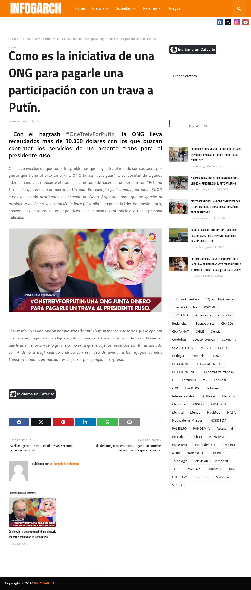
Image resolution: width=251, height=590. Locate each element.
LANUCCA (208, 396)
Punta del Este (205, 445)
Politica (197, 437)
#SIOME (210, 307)
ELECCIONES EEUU (210, 364)
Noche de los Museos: (188, 421)
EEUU (215, 356)
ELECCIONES (181, 364)
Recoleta (228, 445)
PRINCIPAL (216, 437)
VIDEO (177, 485)
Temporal (221, 461)
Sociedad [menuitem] (123, 8)
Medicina (228, 396)
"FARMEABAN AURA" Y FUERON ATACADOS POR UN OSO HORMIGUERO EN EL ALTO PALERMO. (215, 181)
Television (201, 461)
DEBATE (206, 348)
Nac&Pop (214, 413)
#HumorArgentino (185, 299)
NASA (231, 413)
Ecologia (178, 356)
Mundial (178, 413)
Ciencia (216, 332)
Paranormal (224, 429)
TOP (175, 469)
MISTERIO (218, 404)
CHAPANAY (180, 332)
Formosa (220, 380)
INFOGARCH (44, 583)
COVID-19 (229, 340)
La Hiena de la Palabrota (64, 464)
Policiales (178, 437)
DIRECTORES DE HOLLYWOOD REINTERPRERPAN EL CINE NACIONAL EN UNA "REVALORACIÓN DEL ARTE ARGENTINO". (215, 207)
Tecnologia (179, 461)
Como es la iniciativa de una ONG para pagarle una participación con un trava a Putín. (32, 534)
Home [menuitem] (80, 8)
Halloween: (213, 388)
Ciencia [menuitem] (98, 8)
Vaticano (222, 477)
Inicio (12, 39)
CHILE (200, 332)
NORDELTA (218, 421)
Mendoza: (179, 404)
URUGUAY (179, 477)
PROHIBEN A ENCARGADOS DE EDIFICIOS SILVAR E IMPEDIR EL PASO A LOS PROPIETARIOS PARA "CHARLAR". (216, 155)
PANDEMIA (201, 429)
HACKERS (192, 388)
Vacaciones (201, 477)
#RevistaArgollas (184, 307)
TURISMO (214, 469)
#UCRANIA (180, 316)
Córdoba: (179, 340)
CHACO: (227, 324)
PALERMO (179, 429)
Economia (198, 356)
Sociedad (218, 453)
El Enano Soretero (183, 76)
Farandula (189, 380)
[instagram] (237, 22)
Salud (176, 453)
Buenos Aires (205, 324)
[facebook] (220, 22)
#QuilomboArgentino (221, 299)
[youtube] (245, 22)
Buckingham (180, 324)
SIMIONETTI (196, 453)
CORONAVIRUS (203, 340)
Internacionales (30, 39)
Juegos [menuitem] (174, 8)
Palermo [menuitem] (150, 8)
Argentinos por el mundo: (213, 316)
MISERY (198, 404)
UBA (231, 469)
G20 (175, 388)
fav (205, 380)
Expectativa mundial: (219, 372)
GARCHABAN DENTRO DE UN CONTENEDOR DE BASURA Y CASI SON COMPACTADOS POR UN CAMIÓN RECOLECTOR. (214, 236)
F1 (173, 380)
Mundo (195, 413)
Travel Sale (192, 469)
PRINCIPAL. (180, 445)
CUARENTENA (182, 348)
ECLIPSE (223, 348)
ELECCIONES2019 (185, 372)
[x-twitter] (228, 22)
